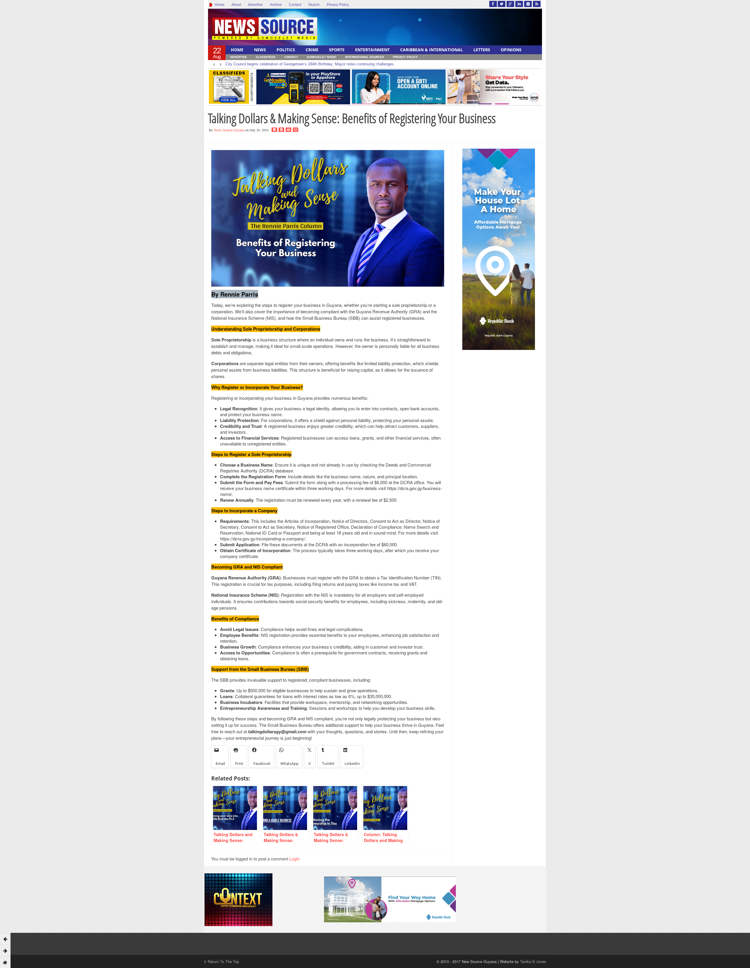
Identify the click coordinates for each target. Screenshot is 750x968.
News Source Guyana (229, 129)
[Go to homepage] (5, 962)
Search (314, 5)
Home (218, 5)
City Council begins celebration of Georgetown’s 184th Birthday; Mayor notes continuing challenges (310, 64)
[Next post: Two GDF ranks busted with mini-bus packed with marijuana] (5, 950)
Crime (312, 49)
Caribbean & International (431, 49)
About (236, 5)
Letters (481, 49)
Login (294, 859)
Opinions (511, 49)
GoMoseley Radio (321, 57)
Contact (295, 5)
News (260, 49)
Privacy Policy (338, 5)
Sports (337, 49)
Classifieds (265, 57)
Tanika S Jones (533, 961)
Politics (286, 49)
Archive (276, 5)
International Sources (364, 57)
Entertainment (372, 49)
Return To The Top (221, 961)
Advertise (255, 5)
